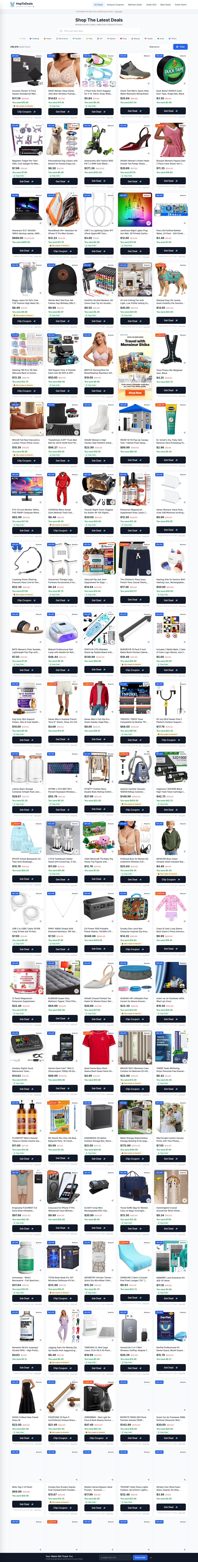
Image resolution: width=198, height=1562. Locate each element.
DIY (101, 38)
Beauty (137, 38)
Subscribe (140, 1557)
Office (174, 38)
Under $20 (151, 4)
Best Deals (165, 4)
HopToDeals (24, 3)
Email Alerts (181, 4)
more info (118, 11)
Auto (162, 38)
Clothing (35, 38)
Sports (112, 38)
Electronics (63, 38)
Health (150, 38)
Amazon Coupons (115, 4)
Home (48, 38)
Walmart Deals (135, 4)
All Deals (98, 4)
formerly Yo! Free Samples (24, 6)
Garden (78, 38)
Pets (90, 38)
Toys (125, 38)
